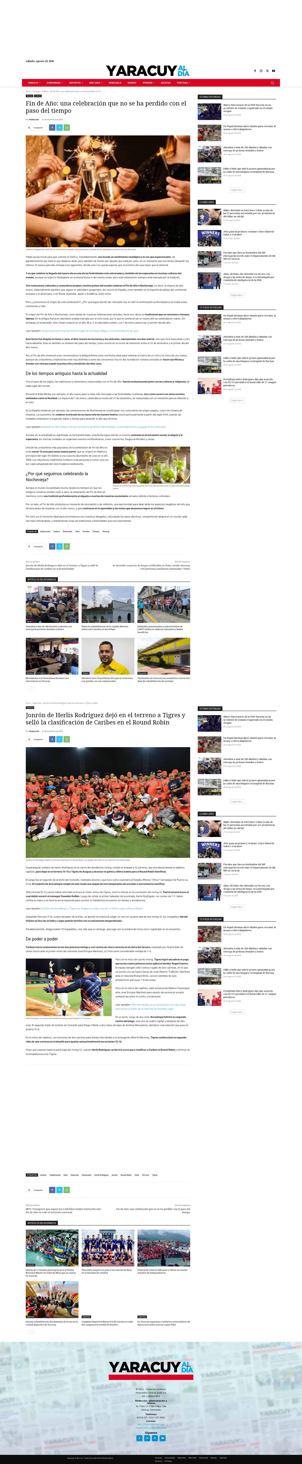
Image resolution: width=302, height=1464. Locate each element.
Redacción (34, 119)
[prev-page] (28, 689)
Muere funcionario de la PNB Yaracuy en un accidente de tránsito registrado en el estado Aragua (248, 108)
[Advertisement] (94, 22)
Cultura (45, 91)
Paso (77, 531)
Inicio (28, 91)
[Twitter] (267, 71)
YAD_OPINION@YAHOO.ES (151, 1424)
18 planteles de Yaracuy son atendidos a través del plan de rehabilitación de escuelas (163, 679)
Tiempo (96, 531)
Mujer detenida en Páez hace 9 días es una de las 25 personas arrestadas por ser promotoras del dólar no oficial (249, 213)
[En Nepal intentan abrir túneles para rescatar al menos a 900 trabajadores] (209, 133)
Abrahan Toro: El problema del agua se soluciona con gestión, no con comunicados (107, 679)
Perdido (86, 531)
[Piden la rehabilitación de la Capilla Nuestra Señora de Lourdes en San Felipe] (108, 604)
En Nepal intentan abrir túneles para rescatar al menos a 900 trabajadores (249, 128)
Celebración (45, 531)
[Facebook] (255, 71)
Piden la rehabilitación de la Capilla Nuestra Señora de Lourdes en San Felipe (105, 628)
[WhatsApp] (67, 127)
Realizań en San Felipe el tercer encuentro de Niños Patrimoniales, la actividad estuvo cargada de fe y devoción (104, 426)
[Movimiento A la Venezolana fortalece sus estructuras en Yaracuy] (52, 656)
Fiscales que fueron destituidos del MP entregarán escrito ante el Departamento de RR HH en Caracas (249, 255)
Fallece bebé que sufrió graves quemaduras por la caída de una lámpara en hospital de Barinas (249, 170)
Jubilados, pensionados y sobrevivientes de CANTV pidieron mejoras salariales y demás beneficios (160, 629)
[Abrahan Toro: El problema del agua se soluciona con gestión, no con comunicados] (108, 656)
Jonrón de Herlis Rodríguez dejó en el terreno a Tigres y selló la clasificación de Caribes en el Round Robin (62, 567)
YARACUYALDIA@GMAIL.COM (151, 1427)
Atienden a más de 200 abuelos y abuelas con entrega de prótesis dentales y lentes (49, 628)
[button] (272, 83)
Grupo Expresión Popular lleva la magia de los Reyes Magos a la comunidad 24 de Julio (90, 330)
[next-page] (33, 689)
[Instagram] (261, 71)
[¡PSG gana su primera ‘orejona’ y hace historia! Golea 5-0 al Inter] (209, 238)
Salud (29, 621)
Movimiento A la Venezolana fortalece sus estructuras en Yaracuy (47, 679)
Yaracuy (36, 91)
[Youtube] (273, 71)
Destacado (67, 531)
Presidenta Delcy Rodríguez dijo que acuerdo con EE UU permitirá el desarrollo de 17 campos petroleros (249, 382)
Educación (142, 673)
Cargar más (236, 190)
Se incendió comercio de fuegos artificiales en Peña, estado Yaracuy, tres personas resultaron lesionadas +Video (151, 567)
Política (30, 673)
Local (85, 621)
